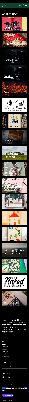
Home (3, 10)
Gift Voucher (4, 348)
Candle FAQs (5, 346)
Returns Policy (5, 351)
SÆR (11, 400)
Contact (4, 343)
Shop (3, 341)
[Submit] (25, 367)
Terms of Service (5, 356)
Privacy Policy (5, 353)
